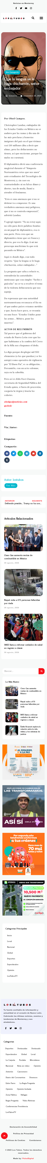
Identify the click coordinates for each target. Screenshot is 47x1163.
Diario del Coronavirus (15, 1078)
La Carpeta (10, 1060)
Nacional (11, 947)
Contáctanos (35, 1140)
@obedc (8, 406)
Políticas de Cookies (15, 1140)
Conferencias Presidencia (17, 1106)
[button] (33, 18)
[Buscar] (42, 671)
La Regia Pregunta (27, 1083)
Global (10, 953)
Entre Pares (10, 1083)
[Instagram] (31, 8)
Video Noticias (29, 1101)
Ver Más (11, 485)
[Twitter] (21, 8)
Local (9, 941)
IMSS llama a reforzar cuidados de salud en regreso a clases (29, 717)
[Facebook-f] (16, 8)
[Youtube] (26, 8)
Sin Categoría (12, 72)
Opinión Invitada (24, 1089)
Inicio (9, 936)
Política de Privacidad (23, 1134)
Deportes (11, 959)
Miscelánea (35, 1060)
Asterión (9, 1072)
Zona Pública (11, 1095)
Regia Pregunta (12, 1101)
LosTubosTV (12, 976)
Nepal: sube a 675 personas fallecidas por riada (30, 704)
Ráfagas (24, 1095)
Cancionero (22, 1072)
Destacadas (22, 1049)
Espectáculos (12, 964)
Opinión (10, 970)
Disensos (33, 1078)
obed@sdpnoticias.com (15, 402)
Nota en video (23, 1066)
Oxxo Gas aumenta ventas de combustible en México (30, 691)
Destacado (36, 1049)
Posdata (22, 1060)
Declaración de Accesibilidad (23, 1127)
